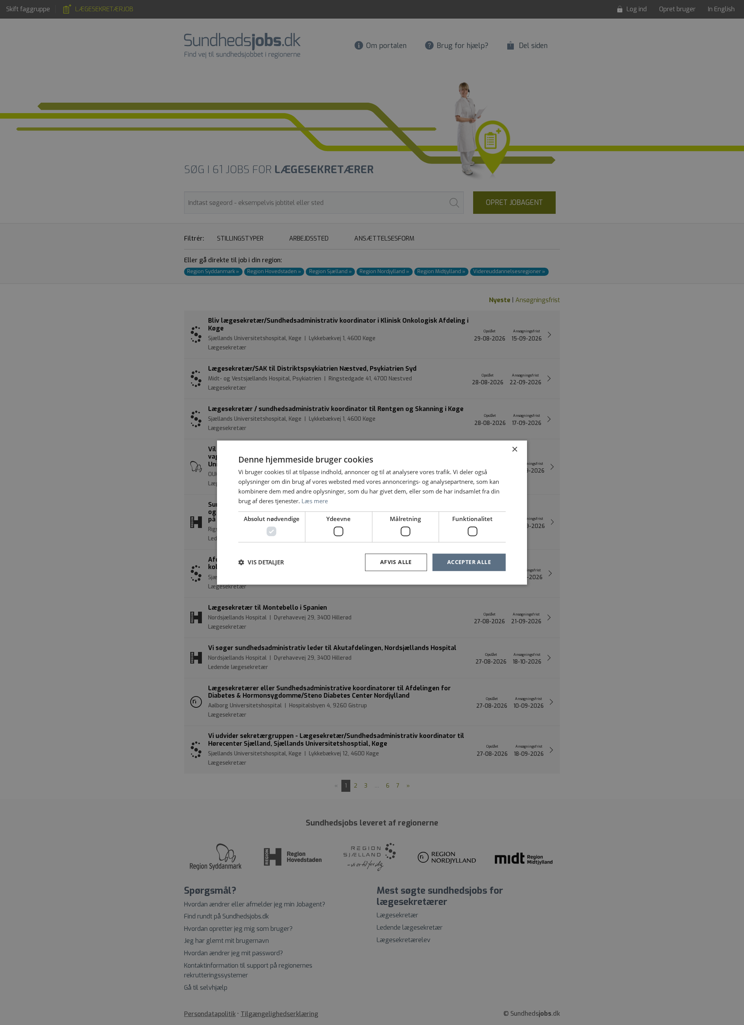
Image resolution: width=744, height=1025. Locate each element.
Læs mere (314, 501)
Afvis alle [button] (396, 562)
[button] (261, 562)
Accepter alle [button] (469, 562)
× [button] (514, 449)
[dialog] (372, 512)
